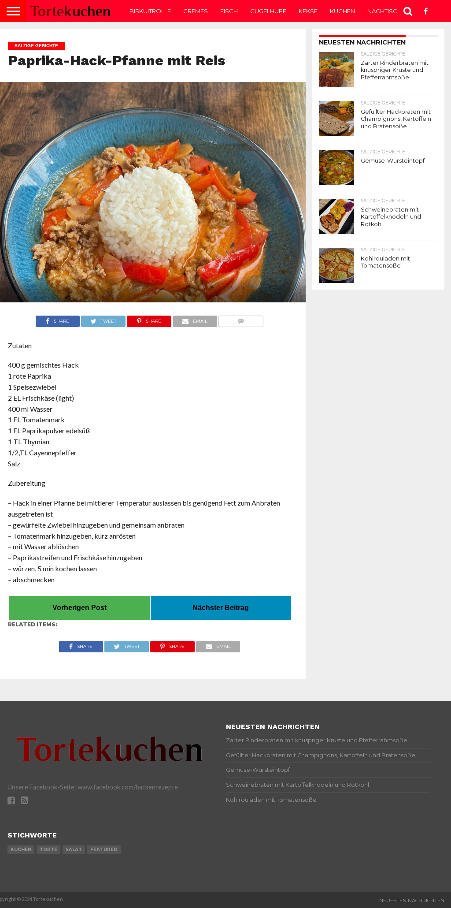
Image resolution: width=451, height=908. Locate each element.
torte (48, 849)
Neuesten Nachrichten (411, 900)
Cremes (195, 11)
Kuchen (342, 11)
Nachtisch (384, 11)
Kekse (308, 11)
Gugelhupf (268, 11)
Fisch (229, 11)
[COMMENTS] (241, 319)
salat (74, 849)
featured (104, 849)
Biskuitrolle (150, 11)
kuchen (21, 849)
